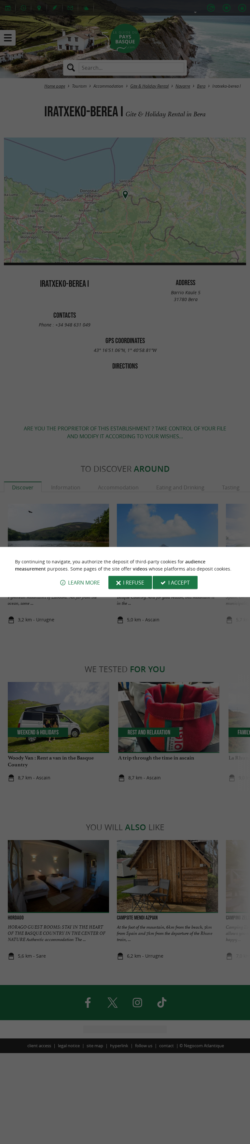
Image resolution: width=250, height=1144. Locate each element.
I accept (179, 582)
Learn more (84, 582)
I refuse (133, 582)
